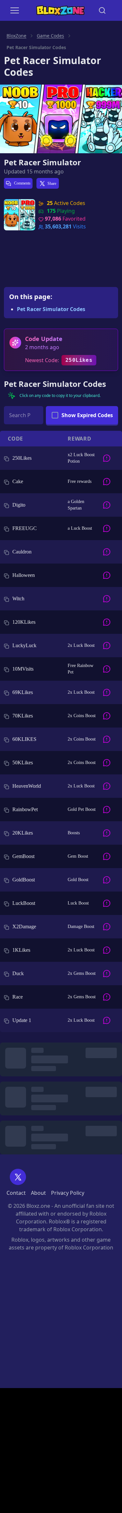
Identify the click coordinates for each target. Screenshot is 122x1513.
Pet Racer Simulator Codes (51, 309)
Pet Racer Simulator (42, 162)
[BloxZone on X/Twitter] (18, 1177)
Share (51, 183)
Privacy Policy (67, 1192)
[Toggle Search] (102, 10)
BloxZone (16, 36)
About (38, 1192)
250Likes (78, 360)
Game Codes (50, 36)
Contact (16, 1192)
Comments (22, 183)
